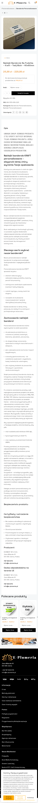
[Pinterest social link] (20, 112)
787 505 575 (8, 561)
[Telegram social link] (26, 112)
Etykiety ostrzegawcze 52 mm (9, 618)
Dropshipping (6, 735)
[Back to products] (5, 13)
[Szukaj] (29, 3)
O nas (4, 689)
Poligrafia (5, 756)
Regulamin (5, 718)
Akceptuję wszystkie (9, 797)
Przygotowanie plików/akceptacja (14, 721)
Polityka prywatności (9, 714)
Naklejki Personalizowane (12, 108)
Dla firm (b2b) (7, 731)
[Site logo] (17, 3)
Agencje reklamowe (9, 738)
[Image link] (19, 641)
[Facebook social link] (13, 112)
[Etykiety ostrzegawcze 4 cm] (28, 608)
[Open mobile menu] (2, 3)
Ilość (4, 87)
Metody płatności (8, 693)
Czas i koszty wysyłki (9, 704)
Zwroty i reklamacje (9, 697)
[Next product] (7, 13)
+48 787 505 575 (8, 670)
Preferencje (30, 797)
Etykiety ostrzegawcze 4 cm (27, 618)
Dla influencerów (8, 742)
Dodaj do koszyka (23, 93)
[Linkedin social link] (23, 112)
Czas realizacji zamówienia (11, 701)
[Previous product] (2, 13)
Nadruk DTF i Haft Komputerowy (13, 767)
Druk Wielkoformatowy (10, 760)
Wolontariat (6, 746)
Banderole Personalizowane (26, 9)
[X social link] (16, 112)
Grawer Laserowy (8, 764)
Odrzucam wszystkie (20, 797)
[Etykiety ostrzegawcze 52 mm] (10, 608)
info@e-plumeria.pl (11, 563)
